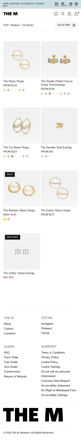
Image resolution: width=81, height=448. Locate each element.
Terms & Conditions (53, 352)
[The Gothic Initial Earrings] (21, 251)
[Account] (69, 14)
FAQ (6, 352)
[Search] (63, 14)
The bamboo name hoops (19, 210)
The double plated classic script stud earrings (57, 83)
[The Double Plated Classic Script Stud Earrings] (59, 59)
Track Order (11, 357)
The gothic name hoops (56, 210)
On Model (27, 25)
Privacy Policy (50, 357)
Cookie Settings (50, 366)
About (7, 323)
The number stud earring (56, 147)
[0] (75, 14)
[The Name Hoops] (21, 59)
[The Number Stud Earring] (59, 126)
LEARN (9, 346)
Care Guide (10, 362)
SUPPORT (48, 346)
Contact (8, 328)
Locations (10, 333)
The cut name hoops (16, 147)
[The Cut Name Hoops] (21, 126)
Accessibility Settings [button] (54, 395)
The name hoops (13, 81)
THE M (9, 318)
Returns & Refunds (15, 376)
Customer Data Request (55, 380)
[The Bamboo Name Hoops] (21, 188)
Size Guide (10, 366)
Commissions (12, 371)
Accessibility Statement (55, 385)
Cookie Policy (49, 362)
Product (15, 25)
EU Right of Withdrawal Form (58, 390)
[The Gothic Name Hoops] (59, 188)
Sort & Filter (63, 25)
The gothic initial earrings (19, 273)
